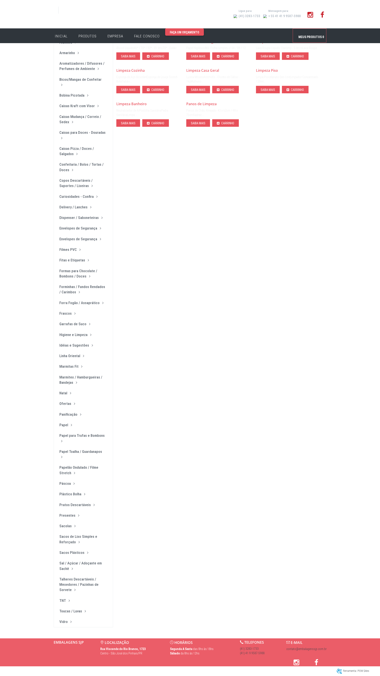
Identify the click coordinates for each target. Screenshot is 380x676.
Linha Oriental (70, 356)
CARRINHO (157, 56)
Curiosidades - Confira (77, 196)
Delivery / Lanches (73, 207)
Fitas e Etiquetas (72, 260)
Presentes (67, 515)
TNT (63, 600)
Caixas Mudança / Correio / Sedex (80, 119)
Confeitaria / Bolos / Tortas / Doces (81, 167)
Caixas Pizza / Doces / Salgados (76, 151)
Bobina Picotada (72, 95)
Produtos (88, 36)
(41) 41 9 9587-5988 (252, 653)
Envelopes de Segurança (78, 228)
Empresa (115, 36)
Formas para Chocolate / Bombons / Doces (78, 273)
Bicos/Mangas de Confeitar (80, 79)
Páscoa (65, 483)
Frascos (66, 313)
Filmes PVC (68, 249)
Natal (63, 393)
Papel (64, 425)
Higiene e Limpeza (73, 334)
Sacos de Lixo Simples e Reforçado (78, 539)
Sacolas (66, 526)
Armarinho (67, 53)
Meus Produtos (311, 37)
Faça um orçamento (184, 32)
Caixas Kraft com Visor (77, 106)
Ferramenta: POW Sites (356, 670)
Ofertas (65, 403)
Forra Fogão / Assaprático (79, 303)
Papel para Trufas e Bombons (82, 435)
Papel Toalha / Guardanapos (80, 451)
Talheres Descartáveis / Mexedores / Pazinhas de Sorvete (79, 584)
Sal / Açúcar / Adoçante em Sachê (80, 566)
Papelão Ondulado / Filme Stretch (78, 470)
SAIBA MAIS (128, 56)
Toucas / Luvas (71, 611)
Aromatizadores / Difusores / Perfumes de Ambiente (81, 66)
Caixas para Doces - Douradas (82, 132)
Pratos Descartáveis (75, 505)
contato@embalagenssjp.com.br (306, 649)
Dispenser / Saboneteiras (79, 217)
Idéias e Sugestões (74, 345)
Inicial (61, 36)
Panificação (68, 414)
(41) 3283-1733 (249, 648)
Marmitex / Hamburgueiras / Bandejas (80, 380)
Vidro (64, 621)
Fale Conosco (147, 36)
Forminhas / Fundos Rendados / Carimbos (82, 289)
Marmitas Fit (69, 366)
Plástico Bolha (70, 494)
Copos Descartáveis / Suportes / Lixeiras (76, 183)
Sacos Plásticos (72, 552)
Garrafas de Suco (73, 324)
